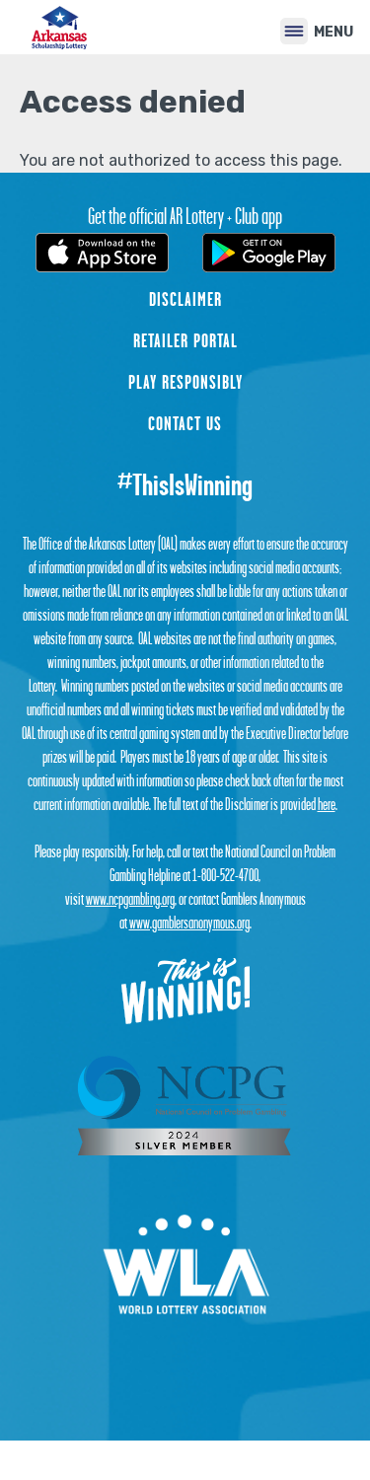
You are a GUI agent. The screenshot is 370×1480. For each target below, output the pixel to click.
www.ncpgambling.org (130, 899)
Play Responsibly (185, 382)
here (326, 804)
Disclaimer (185, 299)
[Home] (60, 27)
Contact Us (185, 423)
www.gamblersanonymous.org (189, 922)
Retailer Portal (185, 340)
